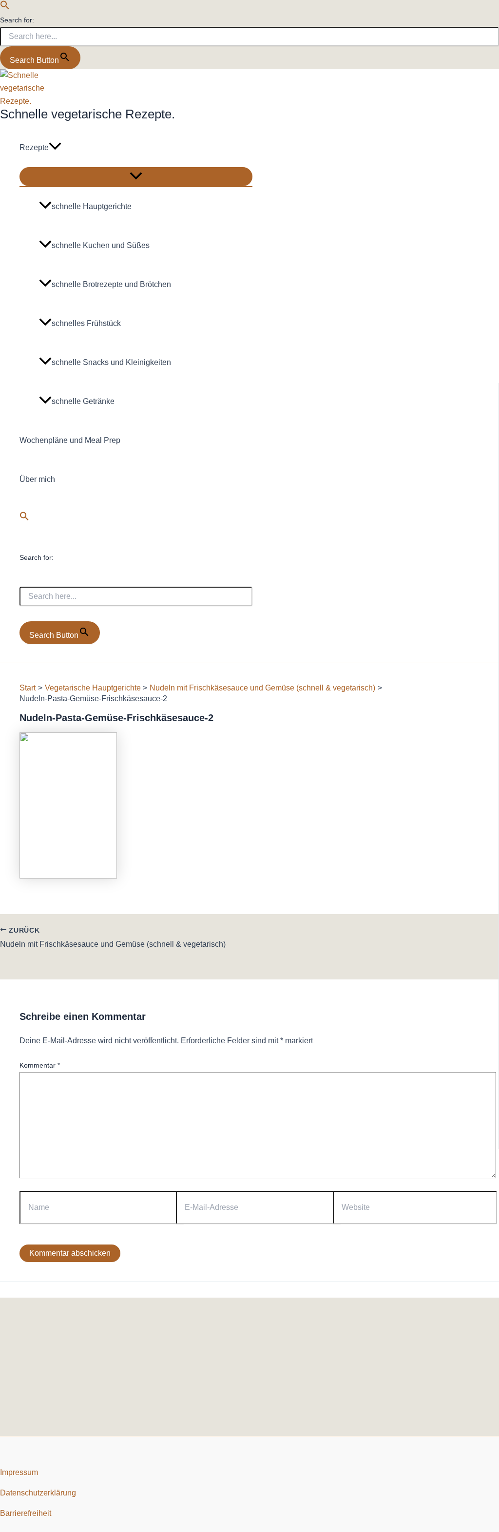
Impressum (19, 1472)
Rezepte (34, 147)
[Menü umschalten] (135, 176)
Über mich (37, 479)
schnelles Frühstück (86, 323)
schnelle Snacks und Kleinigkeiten (111, 362)
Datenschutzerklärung (38, 1493)
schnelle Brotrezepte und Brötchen (111, 284)
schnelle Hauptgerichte (92, 206)
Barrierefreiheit (25, 1513)
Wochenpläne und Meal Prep (69, 440)
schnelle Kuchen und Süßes (101, 245)
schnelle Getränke (83, 401)
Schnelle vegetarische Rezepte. (87, 114)
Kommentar (39, 1065)
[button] (5, 7)
